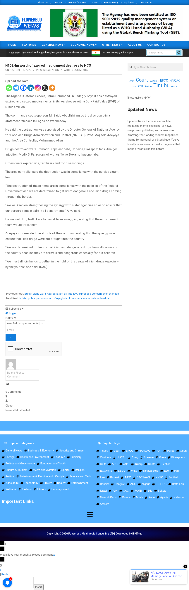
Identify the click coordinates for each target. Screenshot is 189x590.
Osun (133, 86)
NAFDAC (175, 80)
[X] (45, 88)
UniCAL (175, 86)
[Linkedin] (30, 88)
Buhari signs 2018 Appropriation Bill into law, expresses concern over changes (72, 293)
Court (142, 80)
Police (148, 86)
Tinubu (161, 85)
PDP (140, 86)
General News (49, 69)
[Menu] (47, 514)
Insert (38, 587)
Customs (154, 81)
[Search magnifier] (179, 52)
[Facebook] (23, 88)
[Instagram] (38, 88)
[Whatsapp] (9, 88)
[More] (52, 88)
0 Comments (80, 69)
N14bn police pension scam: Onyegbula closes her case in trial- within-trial (64, 298)
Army (132, 81)
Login (12, 313)
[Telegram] (16, 88)
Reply (4, 574)
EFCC (164, 80)
